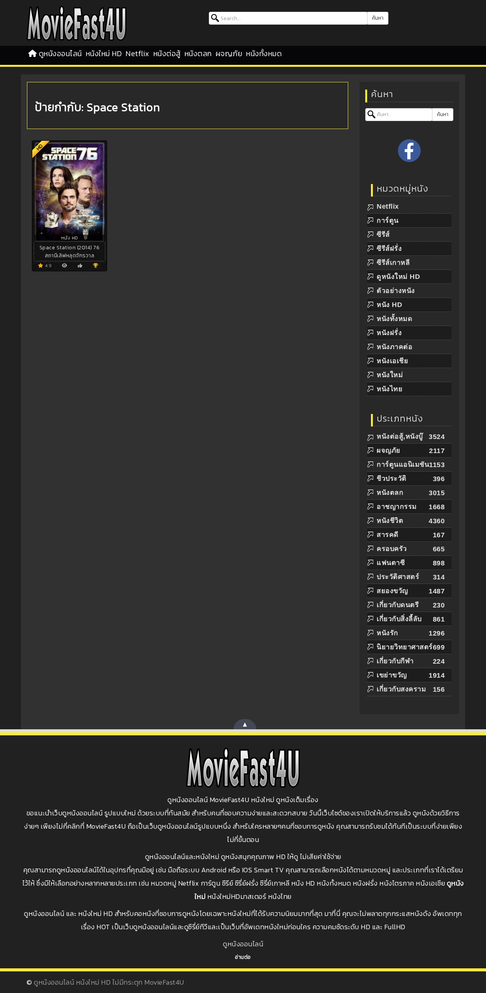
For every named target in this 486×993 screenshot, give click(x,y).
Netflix (138, 53)
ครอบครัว (392, 548)
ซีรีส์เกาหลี (393, 262)
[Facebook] (409, 150)
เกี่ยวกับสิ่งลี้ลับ (399, 619)
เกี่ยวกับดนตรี (398, 605)
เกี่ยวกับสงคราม (401, 689)
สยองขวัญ (392, 591)
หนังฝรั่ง (389, 333)
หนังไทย (389, 389)
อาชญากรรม (397, 506)
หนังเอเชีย (392, 361)
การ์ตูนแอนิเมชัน (403, 464)
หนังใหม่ (390, 375)
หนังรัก (387, 633)
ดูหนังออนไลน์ (60, 53)
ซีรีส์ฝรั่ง (389, 248)
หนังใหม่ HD (104, 53)
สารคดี (388, 534)
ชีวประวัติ (392, 478)
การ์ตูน (388, 220)
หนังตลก (198, 53)
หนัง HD (389, 304)
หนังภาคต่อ (394, 347)
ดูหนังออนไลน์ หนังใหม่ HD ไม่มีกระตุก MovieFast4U (109, 982)
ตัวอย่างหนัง (396, 290)
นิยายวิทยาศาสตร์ (405, 647)
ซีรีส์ (383, 234)
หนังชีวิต (390, 520)
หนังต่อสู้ (167, 53)
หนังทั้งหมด (264, 53)
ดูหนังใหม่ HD (398, 276)
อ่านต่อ (243, 957)
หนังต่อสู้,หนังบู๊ (400, 436)
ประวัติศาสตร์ (398, 577)
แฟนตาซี (391, 563)
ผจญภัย (229, 53)
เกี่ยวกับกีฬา (395, 661)
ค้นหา (377, 18)
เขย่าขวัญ (392, 675)
